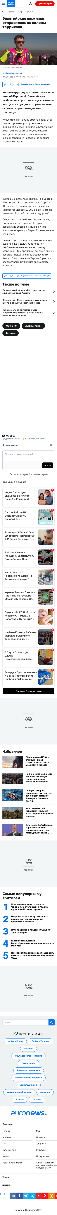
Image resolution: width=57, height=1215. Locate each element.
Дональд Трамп (28, 1085)
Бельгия (29, 12)
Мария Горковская (13, 73)
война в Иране (15, 1041)
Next (4, 1143)
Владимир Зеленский (28, 1070)
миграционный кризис (19, 1092)
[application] (28, 49)
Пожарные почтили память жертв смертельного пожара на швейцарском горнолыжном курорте (22, 313)
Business (6, 1137)
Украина (36, 1099)
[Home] (3, 12)
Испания (28, 1048)
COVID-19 (11, 325)
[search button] (51, 1022)
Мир (20, 12)
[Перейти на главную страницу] (11, 3)
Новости (11, 12)
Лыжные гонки (33, 325)
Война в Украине (40, 1041)
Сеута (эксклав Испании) (28, 1055)
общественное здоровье (28, 1077)
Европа (6, 1130)
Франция (45, 1092)
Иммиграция (28, 1063)
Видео (5, 1156)
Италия (20, 1099)
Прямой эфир (45, 3)
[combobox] (28, 1022)
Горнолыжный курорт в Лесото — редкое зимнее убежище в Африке (23, 291)
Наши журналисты (12, 1162)
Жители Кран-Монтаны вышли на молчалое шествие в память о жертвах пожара (24, 301)
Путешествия (9, 1150)
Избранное (12, 751)
